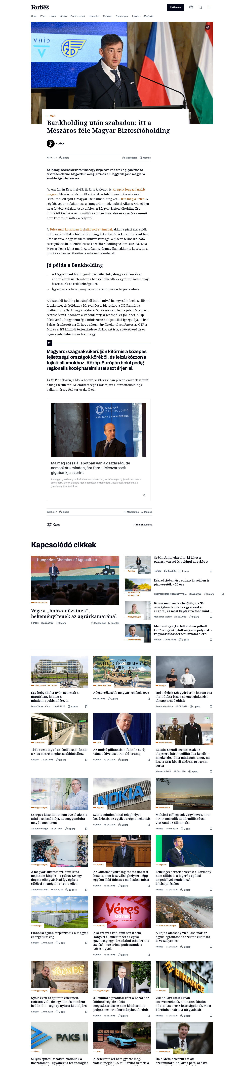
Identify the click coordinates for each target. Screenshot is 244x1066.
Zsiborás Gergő (39, 828)
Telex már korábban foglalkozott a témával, (81, 229)
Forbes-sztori (78, 16)
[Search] (200, 7)
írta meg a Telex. (133, 199)
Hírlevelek (94, 16)
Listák (53, 16)
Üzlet (33, 16)
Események (122, 16)
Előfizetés (175, 7)
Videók (63, 16)
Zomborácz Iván (164, 706)
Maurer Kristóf (163, 771)
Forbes (35, 623)
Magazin (148, 16)
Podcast (107, 16)
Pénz (43, 16)
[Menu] (209, 7)
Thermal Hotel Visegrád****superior (170, 594)
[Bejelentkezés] (191, 7)
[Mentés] (211, 571)
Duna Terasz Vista (40, 706)
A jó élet (136, 16)
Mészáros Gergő (163, 616)
